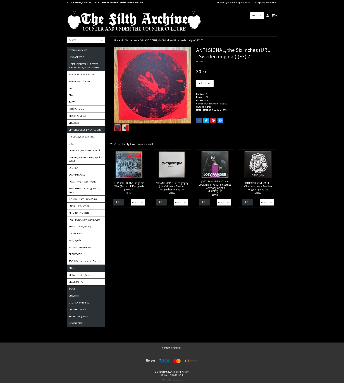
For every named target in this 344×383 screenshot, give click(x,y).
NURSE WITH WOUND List (82, 74)
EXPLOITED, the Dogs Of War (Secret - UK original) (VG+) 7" (129, 186)
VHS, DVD (74, 122)
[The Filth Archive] (134, 20)
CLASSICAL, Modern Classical (84, 150)
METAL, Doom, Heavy (80, 226)
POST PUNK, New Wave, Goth (85, 219)
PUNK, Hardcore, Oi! (79, 205)
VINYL (72, 88)
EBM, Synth (75, 240)
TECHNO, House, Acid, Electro (84, 261)
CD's (71, 268)
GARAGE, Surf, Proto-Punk (83, 198)
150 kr (215, 194)
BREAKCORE (75, 254)
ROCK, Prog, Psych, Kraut (82, 181)
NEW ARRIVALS (77, 57)
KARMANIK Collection (80, 81)
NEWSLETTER (76, 323)
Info (118, 202)
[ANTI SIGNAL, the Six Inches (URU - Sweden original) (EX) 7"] (152, 85)
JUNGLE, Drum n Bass (80, 247)
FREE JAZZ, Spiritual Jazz (81, 136)
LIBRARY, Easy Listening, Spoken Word (86, 159)
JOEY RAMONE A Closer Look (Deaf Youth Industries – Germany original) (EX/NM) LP (215, 186)
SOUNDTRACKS (77, 174)
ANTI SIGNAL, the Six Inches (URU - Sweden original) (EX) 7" (174, 40)
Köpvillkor (176, 347)
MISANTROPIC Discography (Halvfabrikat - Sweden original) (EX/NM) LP (172, 186)
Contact (166, 347)
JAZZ (71, 143)
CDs (71, 95)
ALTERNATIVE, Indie (79, 212)
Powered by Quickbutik (172, 380)
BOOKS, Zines (76, 109)
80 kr (129, 193)
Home (117, 40)
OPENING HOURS (78, 50)
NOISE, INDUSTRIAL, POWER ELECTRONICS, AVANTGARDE (84, 65)
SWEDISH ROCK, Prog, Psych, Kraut (84, 190)
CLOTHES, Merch (78, 116)
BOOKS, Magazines (79, 316)
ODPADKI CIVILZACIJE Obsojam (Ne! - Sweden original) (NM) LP (258, 186)
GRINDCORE (75, 233)
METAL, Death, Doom (80, 275)
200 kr (172, 193)
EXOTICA (73, 167)
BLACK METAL (76, 281)
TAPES (72, 102)
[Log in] (268, 15)
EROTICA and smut (79, 302)
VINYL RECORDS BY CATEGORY (85, 129)
